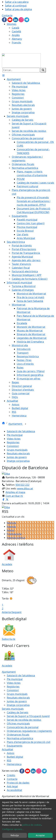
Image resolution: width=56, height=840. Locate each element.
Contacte (7, 15)
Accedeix (7, 564)
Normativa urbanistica (20, 738)
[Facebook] (4, 19)
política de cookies (31, 824)
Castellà (16, 31)
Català (15, 27)
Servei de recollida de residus (24, 720)
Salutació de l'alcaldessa (21, 431)
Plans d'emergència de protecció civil (28, 742)
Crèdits (11, 775)
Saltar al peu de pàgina (18, 9)
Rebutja (15, 835)
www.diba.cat (25, 488)
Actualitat (7, 749)
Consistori (13, 446)
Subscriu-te (8, 639)
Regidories (13, 442)
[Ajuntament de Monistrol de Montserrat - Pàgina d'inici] (21, 60)
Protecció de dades (18, 782)
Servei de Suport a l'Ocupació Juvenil (28, 716)
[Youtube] (10, 19)
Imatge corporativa (18, 461)
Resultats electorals (18, 453)
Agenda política (16, 537)
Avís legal (12, 786)
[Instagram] (21, 19)
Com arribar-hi (14, 496)
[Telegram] (26, 19)
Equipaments (14, 745)
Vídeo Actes (14, 438)
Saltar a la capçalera (16, 2)
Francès (16, 42)
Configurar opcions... (13, 829)
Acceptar (40, 835)
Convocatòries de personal (22, 727)
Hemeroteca (14, 764)
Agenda (11, 526)
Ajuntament (15, 424)
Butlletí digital (15, 757)
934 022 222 (22, 484)
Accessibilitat (14, 790)
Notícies (11, 523)
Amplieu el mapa (15, 492)
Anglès (16, 35)
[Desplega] (25, 424)
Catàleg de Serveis (17, 712)
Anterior (7, 612)
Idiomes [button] (11, 24)
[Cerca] (43, 70)
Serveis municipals (13, 708)
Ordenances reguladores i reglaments (29, 731)
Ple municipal (15, 435)
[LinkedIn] (16, 19)
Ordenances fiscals (18, 734)
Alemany (17, 39)
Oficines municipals (18, 723)
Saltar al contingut (16, 5)
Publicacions (14, 534)
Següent (16, 612)
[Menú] (3, 75)
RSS (9, 760)
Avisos (10, 530)
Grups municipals (17, 450)
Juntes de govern (17, 457)
